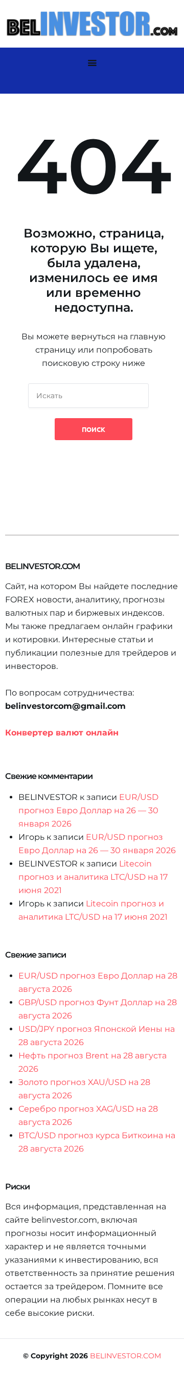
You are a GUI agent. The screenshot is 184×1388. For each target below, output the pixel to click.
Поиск (93, 429)
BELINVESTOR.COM (125, 1355)
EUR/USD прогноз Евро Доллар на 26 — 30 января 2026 (88, 810)
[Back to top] (174, 1378)
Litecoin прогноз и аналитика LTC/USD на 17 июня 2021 (93, 877)
